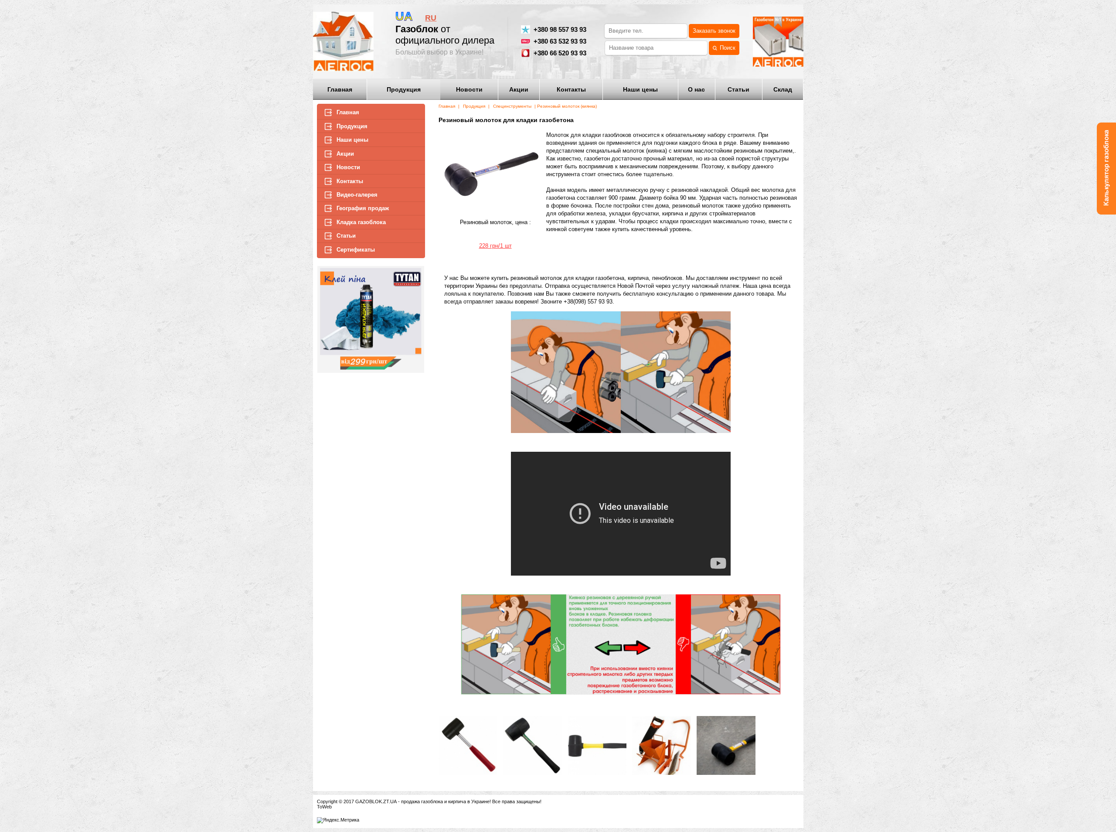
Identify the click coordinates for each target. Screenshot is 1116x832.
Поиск (727, 48)
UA (404, 16)
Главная (447, 106)
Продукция (474, 106)
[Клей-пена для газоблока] (371, 372)
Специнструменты (512, 106)
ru (430, 18)
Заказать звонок (714, 31)
